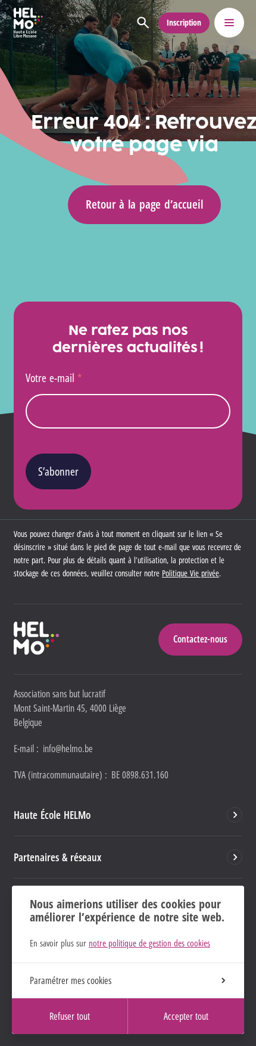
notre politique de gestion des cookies (149, 943)
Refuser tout (69, 1016)
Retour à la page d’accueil (144, 204)
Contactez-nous (200, 638)
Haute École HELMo (52, 815)
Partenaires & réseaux (57, 857)
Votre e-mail (54, 377)
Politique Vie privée (190, 573)
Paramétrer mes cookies (70, 980)
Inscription (184, 22)
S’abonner (58, 471)
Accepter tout (186, 1016)
